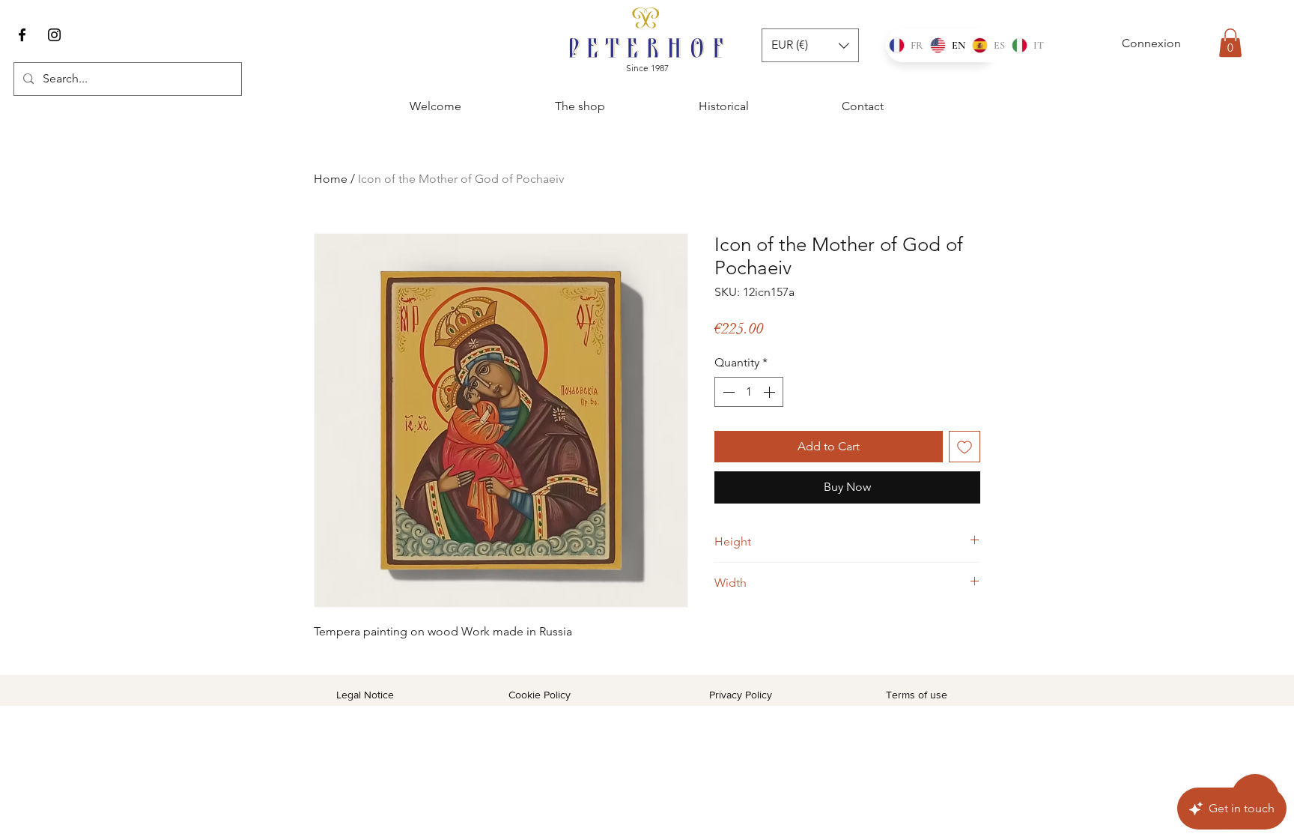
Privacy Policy (740, 695)
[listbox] (810, 45)
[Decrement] (727, 392)
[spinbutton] (749, 392)
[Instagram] (54, 34)
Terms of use (916, 695)
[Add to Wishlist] (964, 446)
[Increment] (770, 392)
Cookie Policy (539, 695)
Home (330, 179)
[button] (1230, 42)
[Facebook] (22, 34)
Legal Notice (365, 695)
